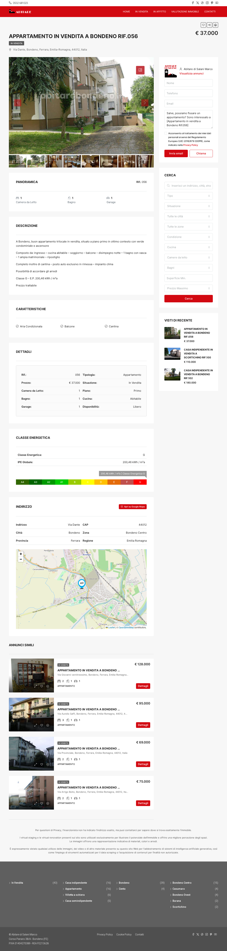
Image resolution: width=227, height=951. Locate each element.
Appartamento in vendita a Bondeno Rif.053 (92, 709)
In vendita (141, 11)
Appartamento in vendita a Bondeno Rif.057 (92, 787)
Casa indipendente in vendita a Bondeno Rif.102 (198, 374)
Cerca (189, 298)
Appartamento (73, 888)
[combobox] (188, 196)
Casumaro (179, 888)
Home (126, 11)
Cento (122, 888)
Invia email (176, 153)
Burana (177, 900)
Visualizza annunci (191, 73)
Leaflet (111, 627)
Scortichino (179, 906)
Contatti (209, 11)
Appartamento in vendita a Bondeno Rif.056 (197, 332)
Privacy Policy (190, 145)
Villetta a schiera (75, 894)
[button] (82, 584)
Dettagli (143, 686)
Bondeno (124, 882)
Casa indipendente (76, 882)
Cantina (113, 326)
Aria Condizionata (31, 326)
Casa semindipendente (78, 900)
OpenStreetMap (126, 627)
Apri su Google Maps (134, 506)
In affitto (159, 11)
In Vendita (16, 43)
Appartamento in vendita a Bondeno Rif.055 (92, 748)
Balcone (70, 326)
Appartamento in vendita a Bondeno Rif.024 (92, 670)
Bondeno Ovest (181, 894)
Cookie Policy (124, 934)
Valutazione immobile (185, 11)
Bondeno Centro (182, 882)
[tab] (140, 70)
